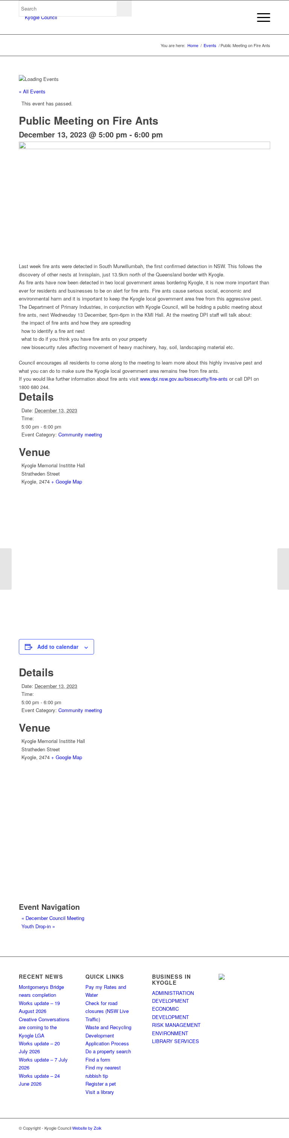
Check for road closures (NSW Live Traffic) (107, 1011)
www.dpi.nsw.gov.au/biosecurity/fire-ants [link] (184, 378)
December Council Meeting (52, 917)
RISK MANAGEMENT (176, 1024)
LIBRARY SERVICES (175, 1041)
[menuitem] (259, 17)
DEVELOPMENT (170, 1000)
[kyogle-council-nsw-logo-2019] (38, 17)
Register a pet (100, 1083)
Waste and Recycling (108, 1027)
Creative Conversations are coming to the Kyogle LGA (44, 1027)
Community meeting (80, 434)
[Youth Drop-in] (283, 569)
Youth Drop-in (38, 926)
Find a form (97, 1059)
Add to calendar (57, 646)
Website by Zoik (87, 1128)
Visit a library (99, 1091)
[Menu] (259, 17)
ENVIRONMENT (170, 1033)
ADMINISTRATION (173, 992)
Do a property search (108, 1051)
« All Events (32, 91)
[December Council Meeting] (6, 569)
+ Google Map (66, 481)
